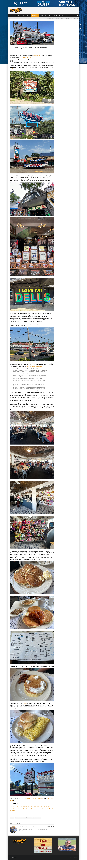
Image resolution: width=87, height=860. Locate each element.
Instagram (57, 18)
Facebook (49, 18)
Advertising (75, 857)
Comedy (41, 15)
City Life (28, 15)
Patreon (71, 18)
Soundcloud (67, 18)
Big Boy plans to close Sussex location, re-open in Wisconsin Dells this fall (30, 806)
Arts (50, 15)
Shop (67, 15)
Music (22, 15)
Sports (55, 15)
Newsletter (76, 18)
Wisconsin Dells (38, 817)
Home (17, 15)
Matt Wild (11, 50)
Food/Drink (35, 15)
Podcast (61, 15)
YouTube (61, 18)
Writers (71, 857)
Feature (12, 817)
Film (46, 15)
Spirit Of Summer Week (28, 817)
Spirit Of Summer (18, 817)
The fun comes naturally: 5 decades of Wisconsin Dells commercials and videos (31, 813)
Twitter (53, 18)
